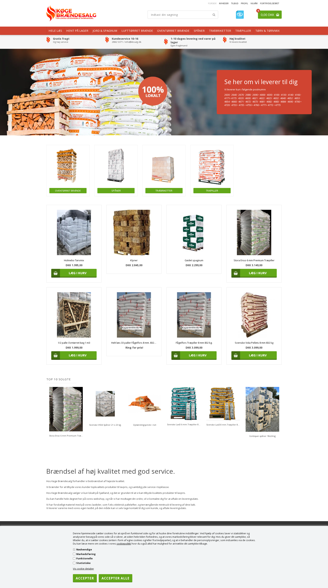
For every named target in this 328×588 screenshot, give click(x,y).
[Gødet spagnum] (194, 232)
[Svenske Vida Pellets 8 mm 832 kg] (254, 315)
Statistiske (83, 563)
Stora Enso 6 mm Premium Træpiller (254, 260)
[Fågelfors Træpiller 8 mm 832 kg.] (194, 315)
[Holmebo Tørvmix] (74, 232)
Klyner (134, 260)
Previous (49, 412)
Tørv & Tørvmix (267, 30)
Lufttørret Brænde (137, 30)
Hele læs (55, 30)
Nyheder (224, 3)
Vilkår (254, 3)
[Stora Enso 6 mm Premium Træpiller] (254, 232)
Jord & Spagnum (105, 30)
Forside (212, 3)
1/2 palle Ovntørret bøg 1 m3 (74, 342)
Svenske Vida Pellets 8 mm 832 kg (254, 342)
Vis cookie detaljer (83, 568)
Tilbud (234, 3)
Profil (244, 3)
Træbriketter (220, 30)
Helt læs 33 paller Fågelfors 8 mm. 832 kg (134, 342)
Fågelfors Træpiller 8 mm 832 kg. (194, 342)
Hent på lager (77, 30)
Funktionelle (84, 558)
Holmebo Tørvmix (74, 260)
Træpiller (243, 30)
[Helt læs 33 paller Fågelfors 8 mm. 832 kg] (134, 315)
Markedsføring (86, 554)
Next (279, 412)
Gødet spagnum (194, 260)
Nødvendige (84, 549)
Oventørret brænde (173, 30)
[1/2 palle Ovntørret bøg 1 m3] (74, 315)
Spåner (199, 30)
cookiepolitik (124, 543)
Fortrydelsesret (269, 3)
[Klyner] (134, 232)
